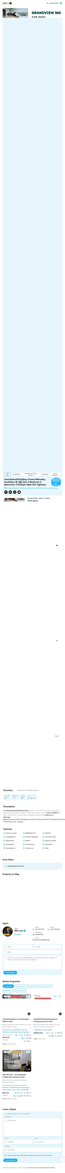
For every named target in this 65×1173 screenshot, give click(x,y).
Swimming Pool (10, 848)
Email (36, 1138)
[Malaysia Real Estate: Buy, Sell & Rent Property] (7, 3)
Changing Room (10, 837)
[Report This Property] (19, 492)
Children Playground (31, 837)
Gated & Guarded (50, 840)
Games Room (10, 840)
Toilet (47, 848)
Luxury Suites (47, 1030)
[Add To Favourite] (6, 492)
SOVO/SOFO (25, 1090)
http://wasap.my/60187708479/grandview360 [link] (19, 819)
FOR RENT (7, 474)
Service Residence (55, 474)
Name (6, 1138)
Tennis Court (29, 848)
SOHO (4, 1090)
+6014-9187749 (54, 929)
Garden (27, 840)
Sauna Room (48, 844)
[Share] (14, 492)
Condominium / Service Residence (31, 474)
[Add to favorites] (29, 1014)
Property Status (8, 990)
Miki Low (18, 930)
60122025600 (54, 3)
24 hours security (11, 833)
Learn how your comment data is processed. (41, 1168)
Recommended (8, 986)
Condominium (16, 474)
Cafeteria (48, 833)
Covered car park (50, 837)
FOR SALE (38, 996)
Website (7, 1146)
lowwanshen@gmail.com (42, 940)
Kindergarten (10, 844)
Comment (8, 1117)
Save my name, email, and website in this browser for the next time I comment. (30, 1155)
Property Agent (20, 990)
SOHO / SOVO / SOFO (13, 1090)
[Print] (10, 492)
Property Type (33, 986)
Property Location (46, 986)
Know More (18, 934)
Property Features (21, 986)
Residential (45, 474)
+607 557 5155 (39, 929)
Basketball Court (30, 833)
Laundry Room (29, 844)
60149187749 (39, 934)
